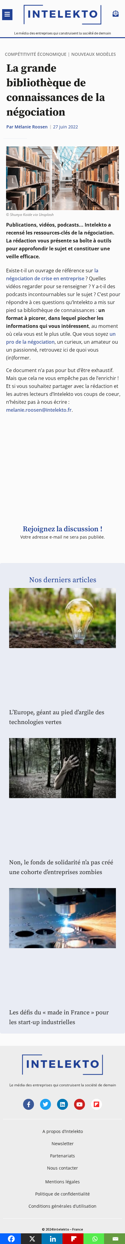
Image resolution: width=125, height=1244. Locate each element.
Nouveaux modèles (93, 54)
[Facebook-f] (28, 1104)
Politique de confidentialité (62, 1194)
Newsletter (63, 1143)
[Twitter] (45, 1104)
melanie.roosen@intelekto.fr (39, 410)
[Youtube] (79, 1104)
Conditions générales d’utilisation (62, 1206)
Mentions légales (62, 1182)
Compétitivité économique (35, 54)
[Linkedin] (62, 1104)
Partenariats (62, 1156)
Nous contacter (62, 1168)
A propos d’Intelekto (62, 1131)
